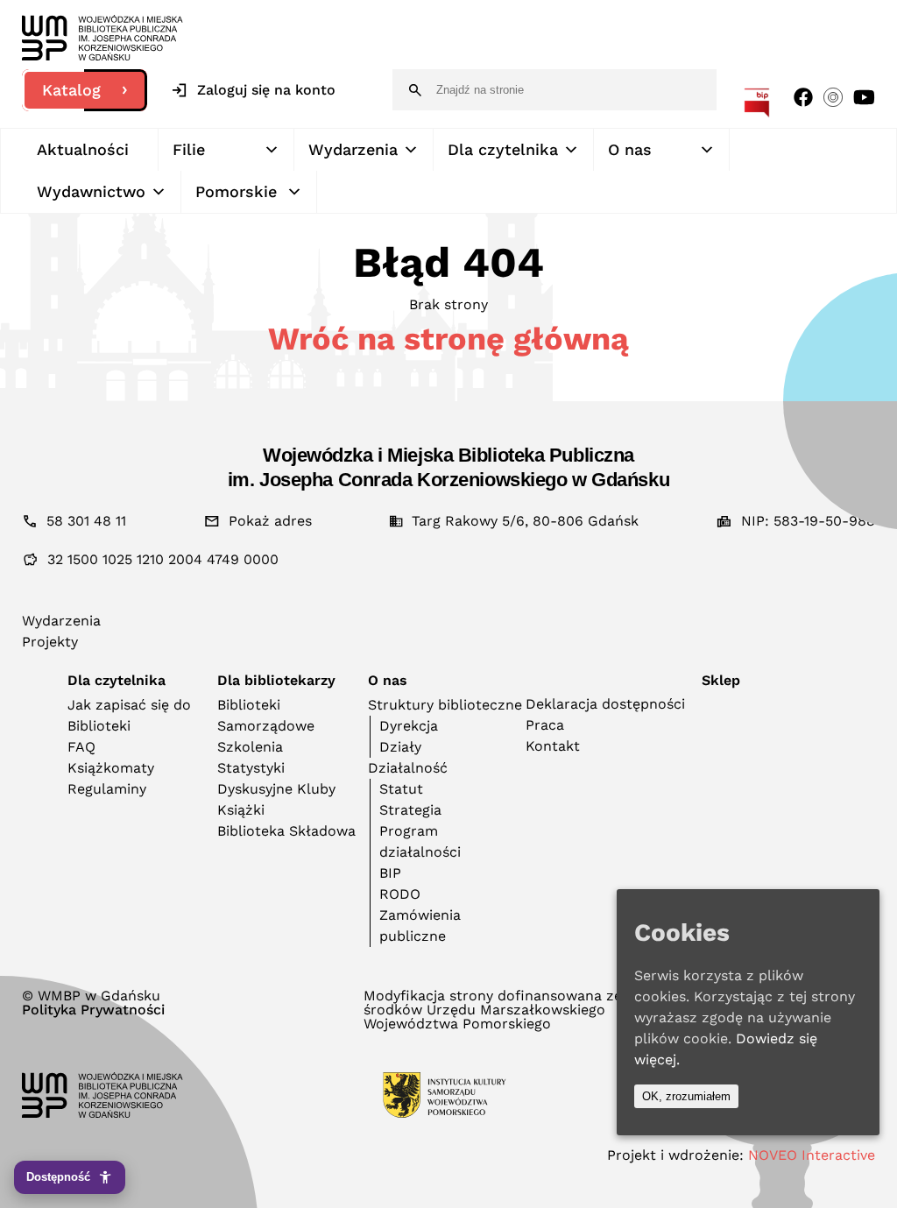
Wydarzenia (353, 149)
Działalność (408, 767)
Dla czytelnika (503, 149)
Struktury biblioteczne (445, 704)
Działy (400, 746)
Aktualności (83, 149)
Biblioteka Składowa (286, 831)
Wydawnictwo (91, 191)
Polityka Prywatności (93, 1010)
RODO (399, 894)
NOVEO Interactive (811, 1155)
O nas (630, 149)
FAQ (81, 746)
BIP (390, 873)
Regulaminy (106, 789)
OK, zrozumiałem (686, 1096)
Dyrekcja (408, 725)
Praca (545, 725)
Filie (189, 149)
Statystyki (251, 767)
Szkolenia (250, 746)
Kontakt (553, 746)
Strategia (410, 810)
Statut (401, 789)
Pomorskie (236, 191)
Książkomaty (110, 767)
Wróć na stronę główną (448, 339)
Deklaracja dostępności (605, 704)
